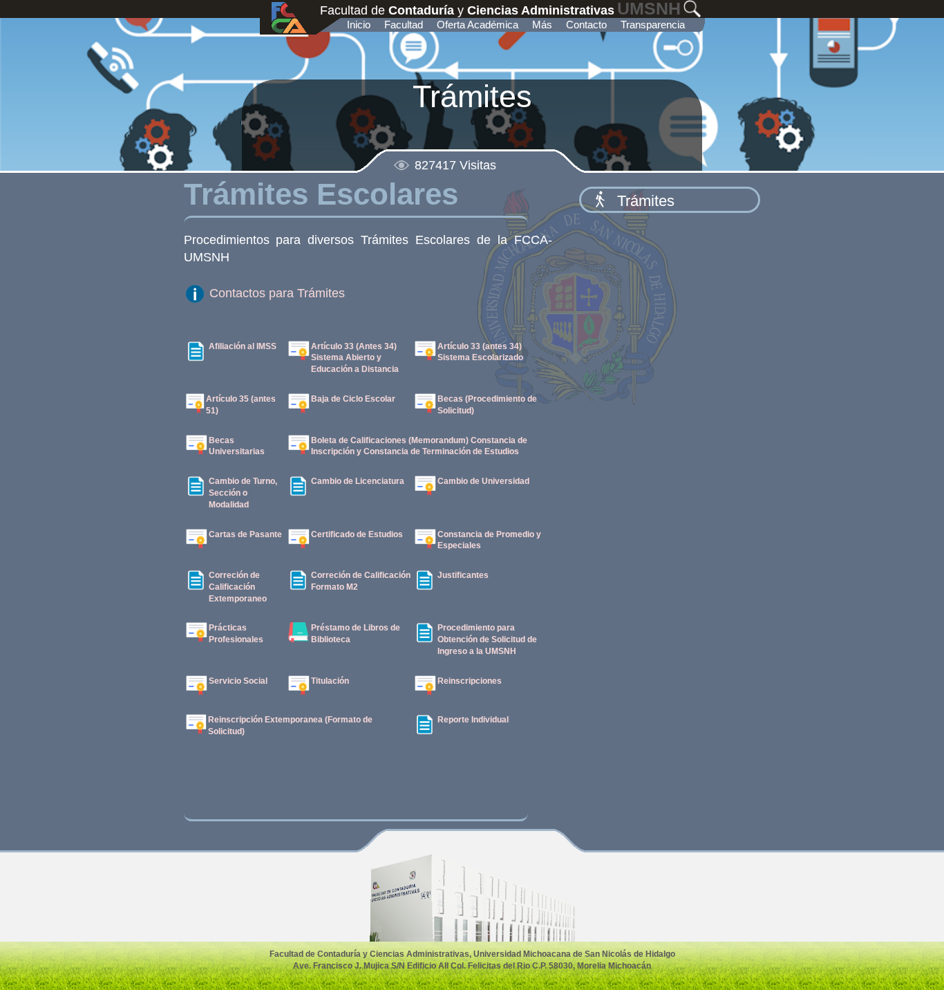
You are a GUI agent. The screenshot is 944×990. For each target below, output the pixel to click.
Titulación (330, 681)
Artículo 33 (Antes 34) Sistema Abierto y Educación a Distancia (355, 358)
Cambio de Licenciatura (357, 481)
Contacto (586, 24)
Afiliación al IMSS (242, 346)
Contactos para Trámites (275, 293)
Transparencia (653, 24)
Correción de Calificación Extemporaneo (238, 587)
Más (542, 24)
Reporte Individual (473, 720)
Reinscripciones (469, 681)
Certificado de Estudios (357, 534)
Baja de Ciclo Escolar (353, 399)
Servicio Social (238, 681)
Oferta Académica (477, 24)
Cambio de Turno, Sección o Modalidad (243, 493)
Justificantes (463, 575)
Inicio (358, 24)
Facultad (403, 24)
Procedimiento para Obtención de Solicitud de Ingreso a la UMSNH (487, 639)
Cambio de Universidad (483, 481)
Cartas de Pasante (245, 534)
